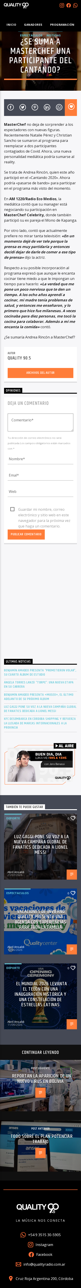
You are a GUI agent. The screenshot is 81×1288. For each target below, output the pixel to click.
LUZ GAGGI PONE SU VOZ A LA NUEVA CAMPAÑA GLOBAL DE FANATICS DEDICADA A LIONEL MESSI (40, 709)
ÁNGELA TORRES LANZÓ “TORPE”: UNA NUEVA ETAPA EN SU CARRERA (39, 684)
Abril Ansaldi (15, 872)
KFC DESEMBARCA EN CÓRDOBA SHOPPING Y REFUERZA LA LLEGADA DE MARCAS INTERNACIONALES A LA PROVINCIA (40, 723)
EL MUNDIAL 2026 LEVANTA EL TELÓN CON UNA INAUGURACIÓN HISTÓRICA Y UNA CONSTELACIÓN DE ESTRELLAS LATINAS (41, 994)
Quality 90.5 (19, 358)
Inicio (11, 25)
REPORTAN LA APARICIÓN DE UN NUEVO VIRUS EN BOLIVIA (41, 1078)
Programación (62, 25)
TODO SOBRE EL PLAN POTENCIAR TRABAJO (41, 1139)
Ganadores (33, 25)
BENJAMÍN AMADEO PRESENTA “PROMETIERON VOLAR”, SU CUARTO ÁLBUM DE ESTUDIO (40, 672)
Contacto (40, 40)
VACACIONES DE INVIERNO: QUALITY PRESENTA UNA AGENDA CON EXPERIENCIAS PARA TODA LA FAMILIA (40, 919)
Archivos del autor (40, 373)
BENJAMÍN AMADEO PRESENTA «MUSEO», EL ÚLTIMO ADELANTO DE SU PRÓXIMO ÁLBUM (38, 697)
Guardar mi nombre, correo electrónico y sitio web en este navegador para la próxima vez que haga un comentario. (44, 509)
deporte (13, 818)
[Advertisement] (40, 603)
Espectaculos (17, 893)
